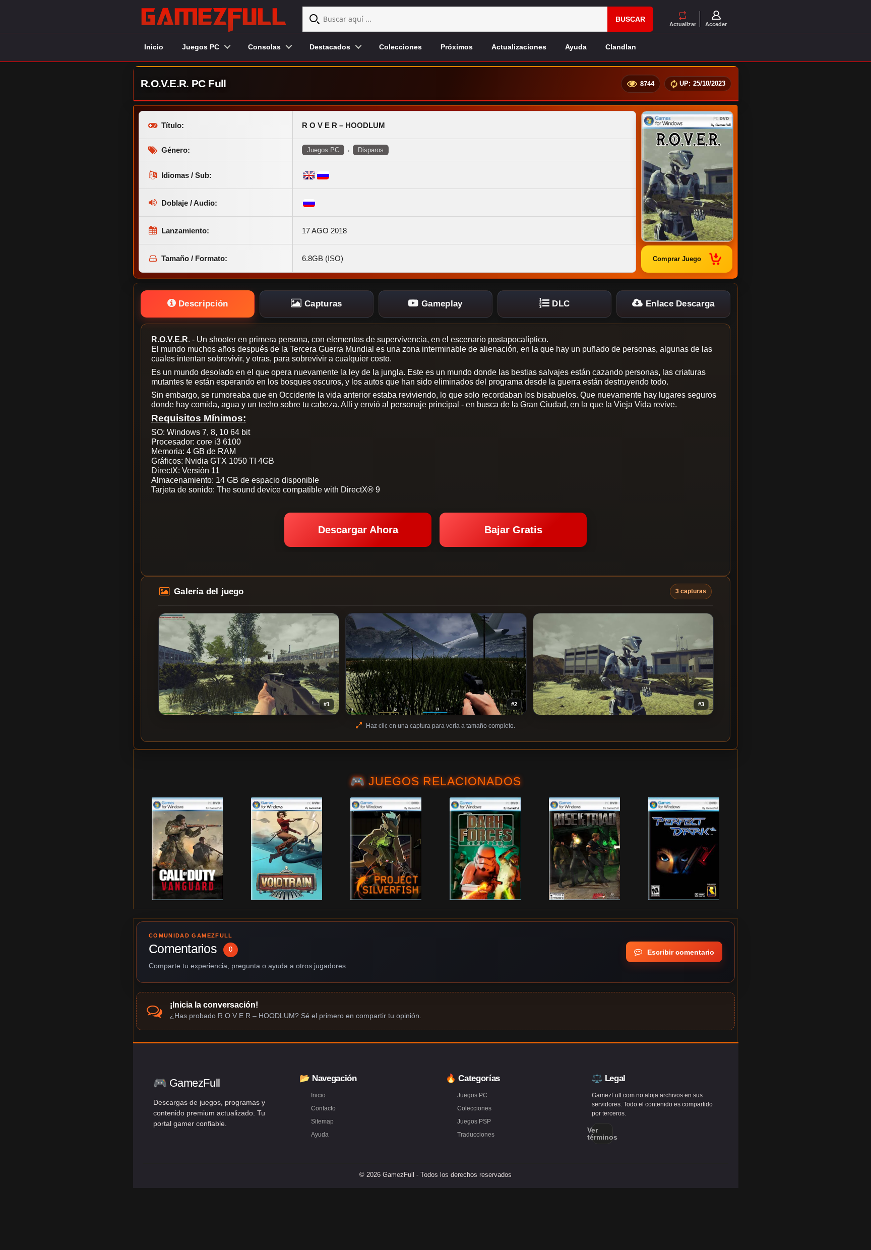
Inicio (153, 47)
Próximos (457, 47)
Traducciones (475, 1134)
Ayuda (576, 47)
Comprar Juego (677, 259)
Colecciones (400, 47)
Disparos (371, 150)
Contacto (323, 1108)
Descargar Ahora (358, 529)
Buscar (630, 19)
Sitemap (322, 1121)
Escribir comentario (679, 952)
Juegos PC (323, 150)
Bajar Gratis (513, 529)
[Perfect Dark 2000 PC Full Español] (683, 848)
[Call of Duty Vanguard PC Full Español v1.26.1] (187, 848)
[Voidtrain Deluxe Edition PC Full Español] (286, 848)
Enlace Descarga (679, 303)
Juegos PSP (474, 1121)
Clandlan (620, 47)
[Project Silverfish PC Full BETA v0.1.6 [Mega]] (385, 848)
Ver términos (602, 1133)
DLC (559, 303)
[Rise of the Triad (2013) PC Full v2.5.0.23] (584, 848)
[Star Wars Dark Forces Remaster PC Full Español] (485, 848)
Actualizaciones (518, 47)
